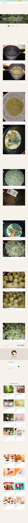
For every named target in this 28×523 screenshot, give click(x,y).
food (22, 466)
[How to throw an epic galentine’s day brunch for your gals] (8, 486)
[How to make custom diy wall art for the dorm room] (19, 486)
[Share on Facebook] (18, 345)
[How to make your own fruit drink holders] (8, 431)
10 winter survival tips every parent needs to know (8, 422)
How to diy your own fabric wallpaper (19, 505)
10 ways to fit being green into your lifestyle (19, 436)
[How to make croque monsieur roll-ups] (19, 458)
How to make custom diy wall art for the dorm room (19, 491)
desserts (11, 466)
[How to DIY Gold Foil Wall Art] (19, 417)
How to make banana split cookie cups (8, 505)
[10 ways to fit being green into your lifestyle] (19, 431)
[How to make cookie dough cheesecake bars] (8, 458)
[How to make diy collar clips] (19, 472)
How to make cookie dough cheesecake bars (8, 463)
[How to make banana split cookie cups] (8, 500)
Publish (18, 366)
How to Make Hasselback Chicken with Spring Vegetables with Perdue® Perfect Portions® (19, 395)
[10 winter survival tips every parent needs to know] (8, 417)
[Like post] (4, 397)
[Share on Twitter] (20, 345)
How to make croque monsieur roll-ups (18, 463)
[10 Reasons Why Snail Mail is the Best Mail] (8, 403)
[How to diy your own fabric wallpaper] (19, 500)
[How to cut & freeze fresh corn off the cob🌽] (8, 389)
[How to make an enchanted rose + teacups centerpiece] (8, 472)
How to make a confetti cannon (18, 408)
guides (6, 15)
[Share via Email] (23, 345)
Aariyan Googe (14, 356)
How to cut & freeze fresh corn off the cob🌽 (8, 394)
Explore (3, 15)
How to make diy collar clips (19, 476)
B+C (6, 410)
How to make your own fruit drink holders (8, 436)
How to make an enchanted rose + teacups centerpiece (8, 477)
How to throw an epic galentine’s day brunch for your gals (8, 491)
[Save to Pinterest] (21, 345)
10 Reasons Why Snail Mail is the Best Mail (8, 408)
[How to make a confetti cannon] (19, 403)
